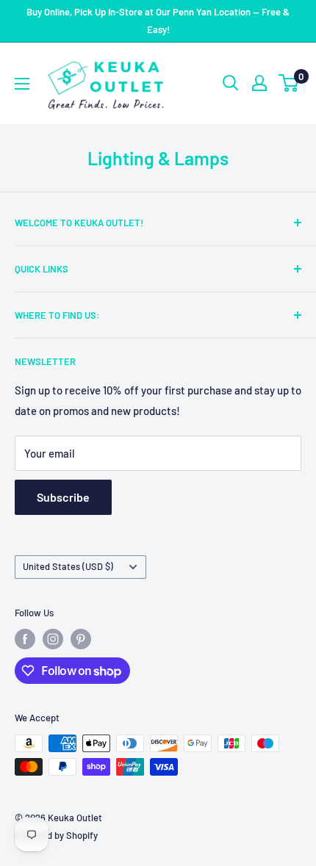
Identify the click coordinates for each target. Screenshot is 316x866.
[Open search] (231, 83)
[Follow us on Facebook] (25, 639)
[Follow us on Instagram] (53, 639)
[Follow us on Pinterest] (81, 639)
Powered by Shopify (56, 835)
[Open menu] (22, 84)
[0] (289, 83)
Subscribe (63, 497)
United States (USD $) (68, 566)
